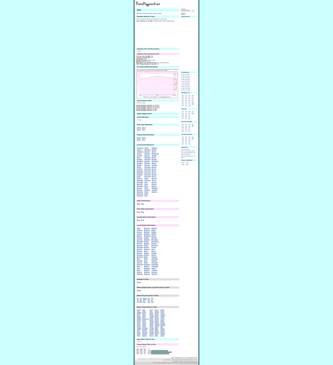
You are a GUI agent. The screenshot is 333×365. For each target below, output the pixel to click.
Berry (144, 128)
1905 (183, 103)
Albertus (139, 322)
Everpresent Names (185, 149)
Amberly (139, 325)
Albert (138, 315)
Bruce (154, 169)
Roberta (162, 332)
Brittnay (147, 272)
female (154, 13)
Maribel (162, 321)
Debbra (154, 253)
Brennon (147, 177)
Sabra (153, 268)
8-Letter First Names (185, 84)
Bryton (154, 184)
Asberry (139, 332)
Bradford (140, 161)
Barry (139, 130)
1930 (186, 100)
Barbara (145, 298)
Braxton (147, 154)
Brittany (154, 148)
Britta (146, 263)
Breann (139, 253)
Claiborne (157, 324)
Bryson (154, 182)
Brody (154, 157)
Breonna (140, 264)
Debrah (154, 257)
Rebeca (162, 328)
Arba (141, 298)
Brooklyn (154, 240)
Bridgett (147, 234)
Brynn (153, 251)
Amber (138, 324)
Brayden (147, 157)
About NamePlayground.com (178, 357)
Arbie (138, 330)
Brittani (146, 266)
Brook (154, 163)
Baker (143, 309)
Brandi (139, 243)
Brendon (147, 171)
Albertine (139, 320)
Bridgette (147, 236)
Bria (142, 204)
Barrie (139, 128)
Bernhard (144, 336)
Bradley (140, 163)
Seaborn (162, 334)
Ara (138, 302)
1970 (189, 102)
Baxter (144, 321)
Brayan (147, 155)
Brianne (147, 230)
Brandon (140, 186)
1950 (189, 95)
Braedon (140, 173)
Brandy (139, 190)
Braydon (147, 159)
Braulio (147, 152)
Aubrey (139, 155)
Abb (138, 299)
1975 (189, 103)
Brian (146, 186)
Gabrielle (154, 266)
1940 (186, 103)
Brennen (147, 175)
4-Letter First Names (185, 77)
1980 (189, 105)
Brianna (147, 228)
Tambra (154, 274)
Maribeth (162, 322)
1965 (189, 100)
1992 (152, 56)
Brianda (140, 274)
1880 (183, 95)
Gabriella (154, 264)
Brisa (146, 251)
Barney (144, 313)
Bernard (144, 330)
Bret (146, 182)
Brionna (147, 249)
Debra (154, 186)
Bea (144, 301)
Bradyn (139, 169)
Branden (140, 182)
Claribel (156, 326)
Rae (152, 301)
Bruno (154, 171)
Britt (145, 196)
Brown (154, 167)
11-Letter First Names (185, 89)
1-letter (183, 162)
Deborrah (157, 333)
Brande (139, 240)
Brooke (154, 238)
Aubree (139, 230)
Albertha (139, 317)
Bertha (151, 312)
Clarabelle (157, 325)
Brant (146, 148)
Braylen (147, 161)
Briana (139, 272)
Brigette (147, 240)
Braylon (147, 163)
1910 (183, 105)
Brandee (140, 242)
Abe (138, 301)
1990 (193, 97)
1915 (186, 95)
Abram (139, 150)
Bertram (152, 315)
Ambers (139, 326)
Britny (146, 259)
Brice (146, 188)
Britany (146, 253)
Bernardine (145, 332)
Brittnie (154, 232)
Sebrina (154, 272)
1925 (186, 98)
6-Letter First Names (185, 81)
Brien (146, 192)
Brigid (146, 242)
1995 (193, 98)
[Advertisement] (184, 3)
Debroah (154, 259)
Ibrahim (154, 192)
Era (152, 299)
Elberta (162, 311)
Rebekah (162, 330)
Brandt (139, 188)
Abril (138, 228)
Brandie (140, 245)
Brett (146, 184)
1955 (189, 97)
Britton (154, 150)
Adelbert (139, 313)
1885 (183, 97)
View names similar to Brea (143, 13)
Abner (138, 311)
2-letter (183, 164)
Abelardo (139, 309)
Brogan (154, 159)
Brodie (154, 155)
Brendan (147, 167)
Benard (144, 326)
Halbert (162, 317)
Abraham (140, 148)
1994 (151, 57)
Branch (139, 178)
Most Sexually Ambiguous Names (188, 150)
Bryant (154, 175)
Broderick (155, 154)
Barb (141, 302)
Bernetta (144, 334)
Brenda (147, 165)
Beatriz (144, 325)
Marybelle (162, 324)
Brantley (147, 150)
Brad (138, 157)
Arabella (139, 329)
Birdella (151, 317)
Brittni (153, 230)
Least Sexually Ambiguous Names (188, 152)
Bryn (153, 249)
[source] (172, 21)
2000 (193, 100)
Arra (141, 299)
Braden (139, 159)
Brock (154, 152)
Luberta (162, 320)
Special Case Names (185, 154)
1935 (186, 102)
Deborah (157, 332)
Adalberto (139, 312)
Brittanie (147, 268)
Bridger (147, 190)
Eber (152, 298)
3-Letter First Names (185, 76)
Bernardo (144, 333)
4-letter (187, 164)
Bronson (155, 161)
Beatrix (144, 324)
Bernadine (144, 329)
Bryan (154, 173)
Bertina (151, 313)
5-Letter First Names (185, 79)
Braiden (140, 175)
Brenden (147, 169)
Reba (139, 282)
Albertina (139, 319)
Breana (139, 251)
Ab (137, 298)
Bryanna (154, 245)
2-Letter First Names (185, 74)
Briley (146, 245)
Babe (141, 301)
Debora (156, 330)
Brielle (146, 238)
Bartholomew (145, 319)
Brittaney (147, 264)
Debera (156, 329)
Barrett (144, 316)
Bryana (154, 243)
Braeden (140, 171)
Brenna (139, 263)
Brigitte (146, 243)
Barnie (144, 315)
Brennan (147, 173)
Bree (138, 204)
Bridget (146, 232)
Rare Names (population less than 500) (188, 157)
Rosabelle (162, 333)
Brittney (154, 228)
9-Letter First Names (185, 86)
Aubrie (139, 234)
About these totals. (141, 103)
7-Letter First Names (185, 83)
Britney (146, 255)
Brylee (153, 247)
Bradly (139, 165)
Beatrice (144, 322)
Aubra (139, 154)
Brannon (140, 194)
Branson (140, 196)
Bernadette (145, 328)
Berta (151, 311)
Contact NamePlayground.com (190, 357)
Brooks (154, 165)
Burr (143, 130)
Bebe (144, 302)
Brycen (154, 178)
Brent (146, 178)
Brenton (147, 180)
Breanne (140, 257)
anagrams (159, 13)
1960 (189, 98)
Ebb (149, 301)
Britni (146, 257)
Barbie (144, 311)
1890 (183, 98)
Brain (139, 177)
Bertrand (152, 316)
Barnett (144, 312)
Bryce (154, 177)
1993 (154, 60)
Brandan (140, 180)
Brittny (153, 234)
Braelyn (140, 238)
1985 (193, 95)
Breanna (140, 255)
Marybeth (162, 325)
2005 (193, 102)
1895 (183, 100)
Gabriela (154, 263)
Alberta (138, 316)
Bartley (144, 320)
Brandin (140, 184)
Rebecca (162, 329)
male (151, 13)
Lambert (162, 319)
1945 (186, 105)
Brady (139, 167)
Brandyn (140, 192)
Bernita (151, 309)
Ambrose (140, 152)
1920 (186, 97)
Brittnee (147, 274)
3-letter (187, 162)
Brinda (146, 247)
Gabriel (154, 190)
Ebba (149, 302)
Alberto (138, 321)
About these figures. (141, 346)
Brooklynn (155, 242)
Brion (146, 194)
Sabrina (154, 270)
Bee (149, 298)
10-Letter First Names (185, 88)
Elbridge (155, 188)
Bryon (154, 180)
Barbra (139, 236)
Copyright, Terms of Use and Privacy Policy (188, 362)
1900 (183, 102)
